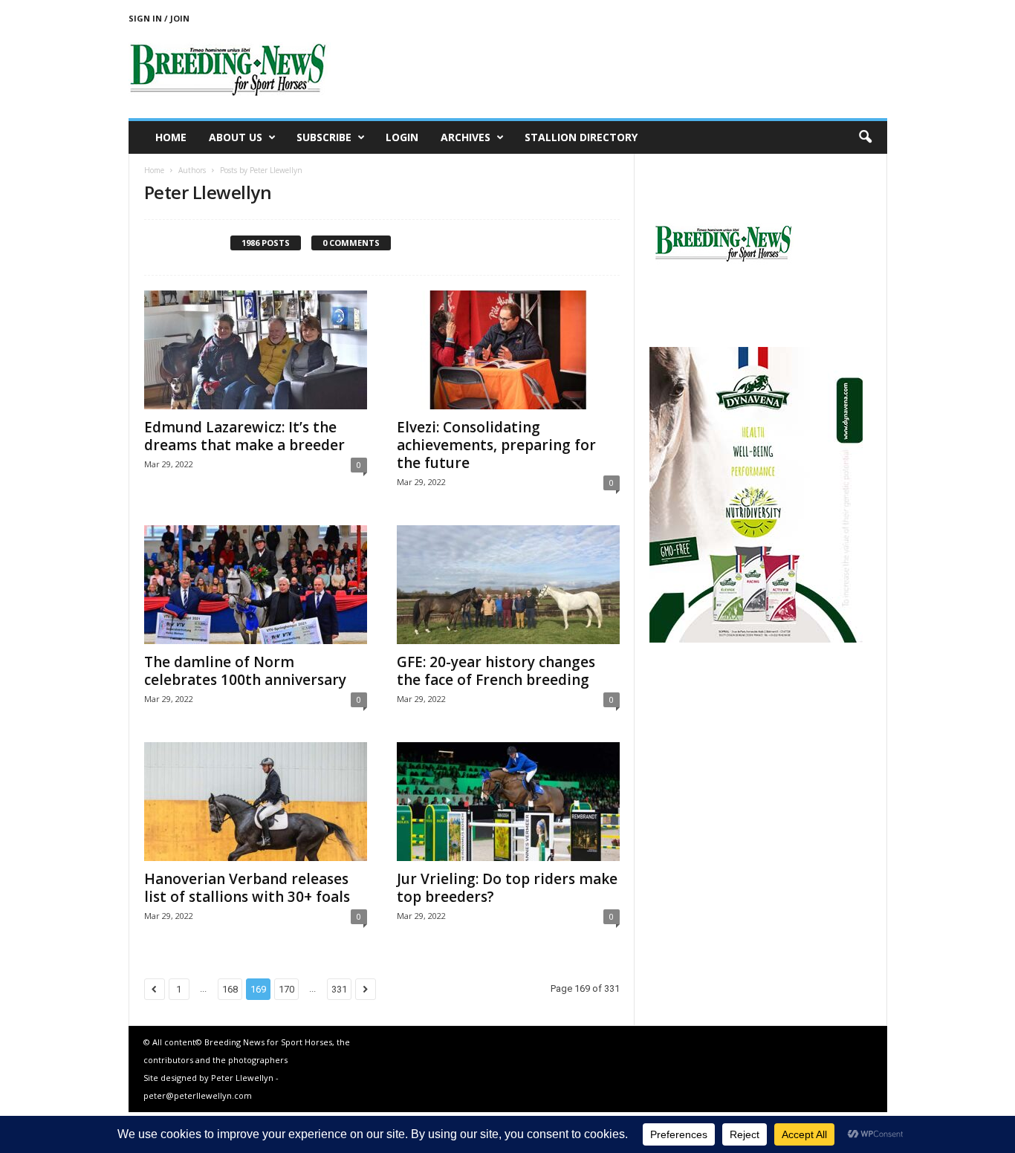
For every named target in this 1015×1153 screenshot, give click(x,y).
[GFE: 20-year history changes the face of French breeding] (508, 584)
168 (230, 989)
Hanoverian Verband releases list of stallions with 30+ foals (247, 887)
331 (339, 989)
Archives (465, 137)
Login (402, 137)
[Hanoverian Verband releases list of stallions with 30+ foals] (255, 801)
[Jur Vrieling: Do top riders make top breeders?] (508, 801)
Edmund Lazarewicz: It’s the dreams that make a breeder (244, 436)
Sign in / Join (159, 18)
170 (286, 989)
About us (235, 137)
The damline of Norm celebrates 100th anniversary (245, 670)
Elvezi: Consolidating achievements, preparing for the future (496, 445)
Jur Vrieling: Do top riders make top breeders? (507, 887)
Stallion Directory (581, 137)
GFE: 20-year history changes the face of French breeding (496, 670)
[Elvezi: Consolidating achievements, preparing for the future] (508, 349)
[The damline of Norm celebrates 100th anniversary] (255, 584)
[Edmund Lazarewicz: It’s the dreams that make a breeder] (255, 349)
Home (171, 137)
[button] (865, 137)
